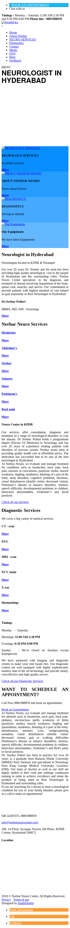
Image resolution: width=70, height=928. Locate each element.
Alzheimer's (9, 348)
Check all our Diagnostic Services (22, 681)
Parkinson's (9, 393)
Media (13, 50)
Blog (12, 57)
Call (11, 916)
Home (13, 32)
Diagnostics (16, 43)
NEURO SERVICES (22, 39)
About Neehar (18, 36)
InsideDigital (26, 903)
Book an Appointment (15, 709)
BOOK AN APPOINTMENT (30, 5)
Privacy (6, 899)
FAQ (12, 53)
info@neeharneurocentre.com (20, 822)
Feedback (15, 60)
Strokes (6, 363)
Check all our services (15, 502)
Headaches (9, 332)
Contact (14, 46)
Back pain (8, 409)
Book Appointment (21, 909)
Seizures (7, 378)
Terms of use (21, 899)
